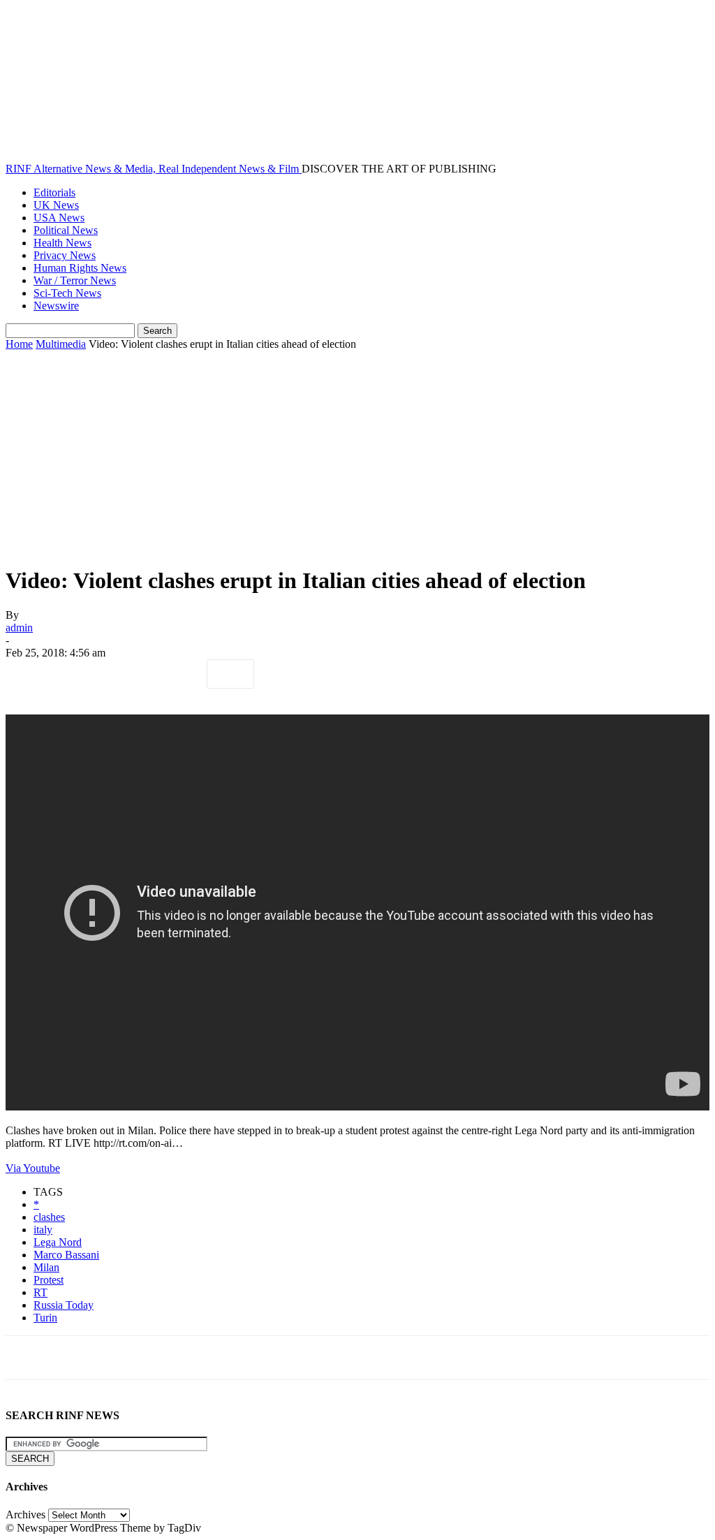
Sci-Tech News (67, 293)
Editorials (54, 192)
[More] (230, 674)
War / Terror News (75, 280)
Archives (25, 1514)
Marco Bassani (66, 1255)
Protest (49, 1280)
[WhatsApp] (179, 674)
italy (43, 1229)
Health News (62, 243)
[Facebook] (29, 674)
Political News (66, 230)
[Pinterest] (129, 674)
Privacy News (65, 255)
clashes (49, 1217)
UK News (56, 205)
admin (19, 627)
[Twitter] (79, 674)
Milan (46, 1267)
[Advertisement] (357, 455)
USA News (59, 217)
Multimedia (61, 344)
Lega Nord (58, 1242)
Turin (45, 1317)
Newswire (56, 305)
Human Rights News (80, 268)
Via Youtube (33, 1168)
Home (19, 344)
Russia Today (64, 1305)
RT (40, 1292)
